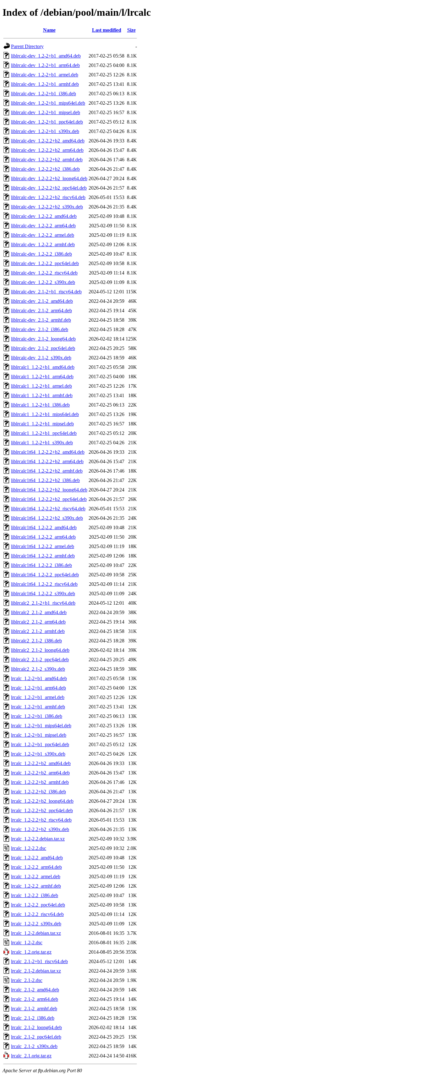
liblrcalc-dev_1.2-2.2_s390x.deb (43, 282)
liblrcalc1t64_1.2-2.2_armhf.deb (43, 555)
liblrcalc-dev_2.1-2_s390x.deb (41, 357)
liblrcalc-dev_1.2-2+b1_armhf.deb (45, 84)
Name (49, 30)
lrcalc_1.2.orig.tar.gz (31, 952)
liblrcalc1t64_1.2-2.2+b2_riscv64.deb (48, 508)
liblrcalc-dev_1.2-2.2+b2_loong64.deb (49, 178)
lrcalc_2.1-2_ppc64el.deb (36, 1037)
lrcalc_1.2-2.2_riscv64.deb (37, 914)
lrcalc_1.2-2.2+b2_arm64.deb (40, 772)
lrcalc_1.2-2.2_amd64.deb (37, 857)
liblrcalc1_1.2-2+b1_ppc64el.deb (44, 433)
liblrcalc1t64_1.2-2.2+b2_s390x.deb (47, 518)
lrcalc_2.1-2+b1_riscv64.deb (39, 961)
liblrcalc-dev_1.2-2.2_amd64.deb (44, 216)
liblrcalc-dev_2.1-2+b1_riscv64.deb (46, 291)
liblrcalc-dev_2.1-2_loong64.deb (43, 338)
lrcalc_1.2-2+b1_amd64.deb (39, 678)
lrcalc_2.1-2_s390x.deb (34, 1046)
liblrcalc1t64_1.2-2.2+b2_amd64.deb (47, 452)
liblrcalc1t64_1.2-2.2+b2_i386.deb (45, 480)
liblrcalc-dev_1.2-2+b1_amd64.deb (46, 55)
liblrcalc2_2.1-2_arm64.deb (38, 621)
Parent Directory (27, 46)
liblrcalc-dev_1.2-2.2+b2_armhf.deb (47, 159)
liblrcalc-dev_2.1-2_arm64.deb (41, 310)
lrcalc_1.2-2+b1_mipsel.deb (38, 735)
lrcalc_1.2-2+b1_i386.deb (36, 716)
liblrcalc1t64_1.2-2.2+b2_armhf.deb (47, 471)
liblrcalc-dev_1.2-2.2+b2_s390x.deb (47, 206)
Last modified (106, 30)
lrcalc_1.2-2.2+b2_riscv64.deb (41, 820)
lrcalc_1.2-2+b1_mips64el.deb (41, 725)
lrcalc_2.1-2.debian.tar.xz (36, 970)
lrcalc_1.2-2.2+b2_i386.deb (38, 791)
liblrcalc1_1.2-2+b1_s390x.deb (42, 442)
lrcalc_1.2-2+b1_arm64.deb (38, 688)
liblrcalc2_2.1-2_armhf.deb (38, 631)
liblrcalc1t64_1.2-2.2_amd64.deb (44, 527)
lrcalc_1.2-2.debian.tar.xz (36, 933)
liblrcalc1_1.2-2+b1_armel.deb (41, 386)
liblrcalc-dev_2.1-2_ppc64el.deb (43, 348)
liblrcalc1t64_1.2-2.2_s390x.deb (43, 593)
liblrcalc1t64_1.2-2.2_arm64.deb (43, 537)
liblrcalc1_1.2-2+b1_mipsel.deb (42, 423)
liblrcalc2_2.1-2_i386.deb (36, 640)
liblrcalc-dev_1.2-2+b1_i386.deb (43, 93)
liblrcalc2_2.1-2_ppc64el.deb (40, 659)
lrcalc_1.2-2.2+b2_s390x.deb (40, 829)
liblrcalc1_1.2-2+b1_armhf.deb (42, 395)
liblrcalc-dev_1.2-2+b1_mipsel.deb (45, 112)
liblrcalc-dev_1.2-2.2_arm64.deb (43, 225)
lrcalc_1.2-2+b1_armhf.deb (38, 706)
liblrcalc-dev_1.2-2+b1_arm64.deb (45, 65)
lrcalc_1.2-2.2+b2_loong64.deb (42, 801)
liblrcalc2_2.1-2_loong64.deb (40, 650)
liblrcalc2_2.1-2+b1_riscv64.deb (43, 603)
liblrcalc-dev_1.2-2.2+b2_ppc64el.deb (49, 188)
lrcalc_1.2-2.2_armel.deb (35, 876)
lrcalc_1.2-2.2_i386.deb (34, 895)
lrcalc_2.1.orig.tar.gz (31, 1055)
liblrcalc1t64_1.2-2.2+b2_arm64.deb (47, 461)
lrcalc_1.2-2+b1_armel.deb (37, 697)
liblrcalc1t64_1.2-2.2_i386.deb (41, 565)
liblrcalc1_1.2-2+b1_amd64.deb (42, 367)
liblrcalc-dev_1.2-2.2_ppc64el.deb (45, 263)
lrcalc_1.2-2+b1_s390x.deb (38, 754)
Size (131, 30)
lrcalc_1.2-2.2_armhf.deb (36, 886)
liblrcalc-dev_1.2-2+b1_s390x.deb (45, 131)
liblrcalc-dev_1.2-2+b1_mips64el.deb (48, 103)
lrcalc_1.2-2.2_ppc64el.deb (38, 904)
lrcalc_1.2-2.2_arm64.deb (36, 867)
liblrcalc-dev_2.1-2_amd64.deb (42, 301)
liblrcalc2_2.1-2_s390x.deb (38, 669)
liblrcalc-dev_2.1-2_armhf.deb (41, 320)
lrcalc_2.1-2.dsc (26, 980)
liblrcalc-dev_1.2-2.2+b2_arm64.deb (47, 150)
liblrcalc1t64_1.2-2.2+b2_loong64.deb (49, 489)
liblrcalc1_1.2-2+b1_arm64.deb (42, 376)
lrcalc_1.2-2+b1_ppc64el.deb (40, 744)
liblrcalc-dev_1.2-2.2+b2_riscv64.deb (48, 197)
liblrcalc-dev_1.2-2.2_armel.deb (42, 235)
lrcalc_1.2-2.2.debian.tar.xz (38, 838)
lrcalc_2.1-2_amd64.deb (35, 989)
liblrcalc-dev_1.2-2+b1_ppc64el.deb (47, 122)
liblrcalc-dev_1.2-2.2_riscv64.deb (44, 272)
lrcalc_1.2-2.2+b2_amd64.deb (41, 763)
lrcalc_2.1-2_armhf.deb (34, 1008)
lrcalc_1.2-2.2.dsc (28, 848)
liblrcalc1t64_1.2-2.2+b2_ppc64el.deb (49, 499)
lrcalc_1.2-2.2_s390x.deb (36, 923)
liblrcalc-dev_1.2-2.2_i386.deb (41, 254)
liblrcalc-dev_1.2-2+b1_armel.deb (44, 74)
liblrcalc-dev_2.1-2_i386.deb (39, 329)
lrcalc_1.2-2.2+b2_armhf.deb (40, 782)
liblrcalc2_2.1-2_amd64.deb (39, 612)
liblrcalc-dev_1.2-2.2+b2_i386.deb (45, 169)
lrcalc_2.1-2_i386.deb (32, 1018)
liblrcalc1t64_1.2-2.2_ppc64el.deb (45, 574)
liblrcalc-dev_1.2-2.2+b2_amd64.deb (47, 140)
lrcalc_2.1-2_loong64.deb (36, 1027)
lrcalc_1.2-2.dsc (26, 942)
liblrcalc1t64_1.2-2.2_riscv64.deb (44, 584)
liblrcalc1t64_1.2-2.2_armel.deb (42, 546)
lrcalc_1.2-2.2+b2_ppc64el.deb (42, 810)
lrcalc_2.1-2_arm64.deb (34, 999)
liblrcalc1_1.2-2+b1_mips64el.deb (45, 414)
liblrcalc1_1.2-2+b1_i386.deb (40, 405)
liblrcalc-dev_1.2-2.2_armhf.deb (43, 244)
